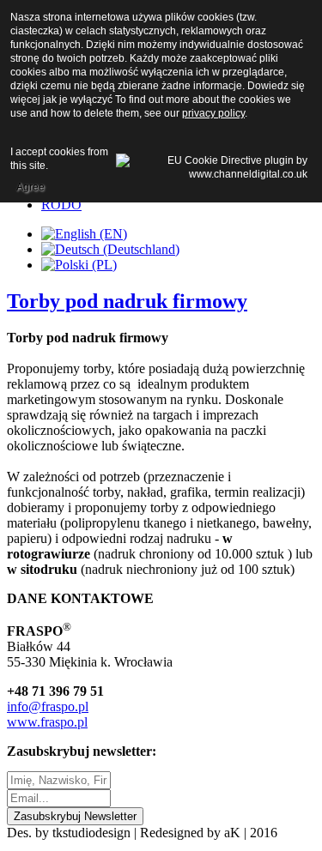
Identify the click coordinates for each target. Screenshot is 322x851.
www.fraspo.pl (47, 722)
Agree (30, 187)
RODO (61, 204)
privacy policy (213, 113)
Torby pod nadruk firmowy (127, 301)
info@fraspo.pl (47, 706)
